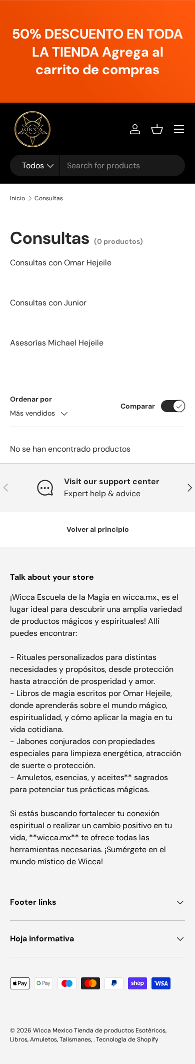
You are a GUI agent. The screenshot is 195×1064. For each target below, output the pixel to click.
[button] (157, 129)
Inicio (17, 198)
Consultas (48, 198)
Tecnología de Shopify (127, 1039)
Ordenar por (31, 399)
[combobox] (97, 165)
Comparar (137, 406)
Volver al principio (97, 529)
